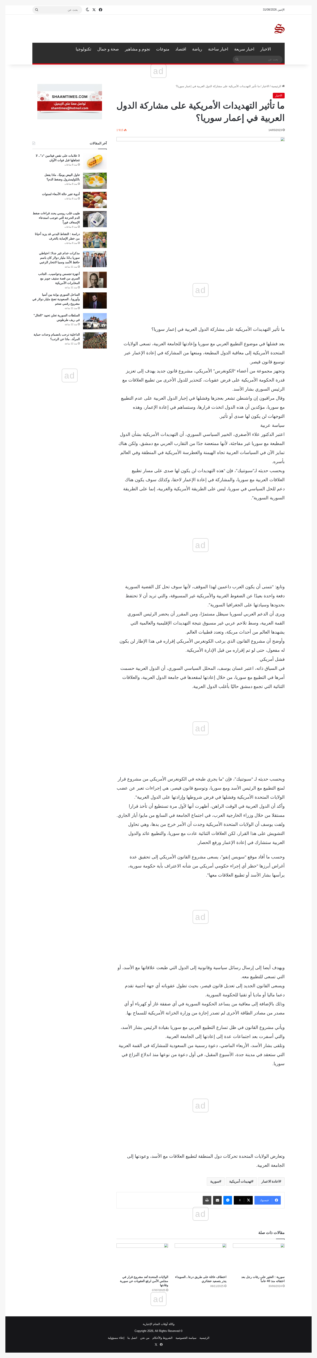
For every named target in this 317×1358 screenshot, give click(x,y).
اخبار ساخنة (218, 49)
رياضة (197, 49)
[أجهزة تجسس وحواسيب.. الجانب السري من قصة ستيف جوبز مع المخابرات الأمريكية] (95, 280)
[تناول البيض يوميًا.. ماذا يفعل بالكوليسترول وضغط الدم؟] (95, 181)
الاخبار (265, 49)
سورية (214, 1181)
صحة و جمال (108, 49)
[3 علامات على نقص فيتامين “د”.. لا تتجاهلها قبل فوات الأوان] (95, 161)
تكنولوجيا (83, 49)
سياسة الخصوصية (186, 1337)
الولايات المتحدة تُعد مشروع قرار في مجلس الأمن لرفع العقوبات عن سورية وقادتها (144, 1281)
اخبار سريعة (244, 49)
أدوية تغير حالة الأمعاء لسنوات (61, 194)
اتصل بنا (132, 1337)
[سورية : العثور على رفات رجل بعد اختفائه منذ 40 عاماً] (259, 1258)
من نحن (144, 1337)
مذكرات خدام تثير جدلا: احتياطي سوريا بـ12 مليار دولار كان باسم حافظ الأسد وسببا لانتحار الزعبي (59, 257)
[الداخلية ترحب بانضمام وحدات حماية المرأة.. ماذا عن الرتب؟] (95, 340)
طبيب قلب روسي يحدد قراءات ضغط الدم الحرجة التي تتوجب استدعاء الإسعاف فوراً (56, 217)
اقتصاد (180, 49)
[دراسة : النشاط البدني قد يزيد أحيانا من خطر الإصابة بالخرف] (95, 240)
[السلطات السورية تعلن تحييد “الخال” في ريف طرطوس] (95, 321)
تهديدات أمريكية (240, 1181)
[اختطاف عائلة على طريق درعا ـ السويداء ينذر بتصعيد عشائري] (200, 1258)
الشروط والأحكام (162, 1337)
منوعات (162, 49)
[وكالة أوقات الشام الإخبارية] (279, 28)
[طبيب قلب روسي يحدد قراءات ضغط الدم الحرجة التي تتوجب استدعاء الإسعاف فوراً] (95, 219)
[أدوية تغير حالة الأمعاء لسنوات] (95, 200)
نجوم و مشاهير (137, 49)
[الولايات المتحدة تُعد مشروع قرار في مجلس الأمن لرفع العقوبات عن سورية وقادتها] (142, 1258)
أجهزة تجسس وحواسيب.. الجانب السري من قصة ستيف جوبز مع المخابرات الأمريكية (59, 278)
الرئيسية (279, 49)
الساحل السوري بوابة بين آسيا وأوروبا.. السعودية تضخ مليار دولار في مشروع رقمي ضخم (56, 299)
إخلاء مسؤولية (116, 1337)
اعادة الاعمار (270, 1181)
